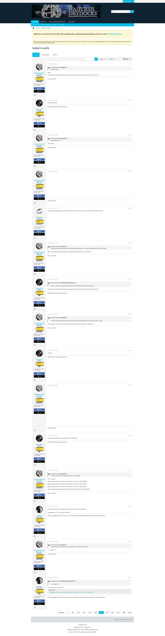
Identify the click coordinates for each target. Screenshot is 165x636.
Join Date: (36, 84)
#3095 (129, 208)
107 (73, 612)
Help (116, 619)
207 (101, 612)
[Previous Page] (115, 59)
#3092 (129, 100)
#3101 (129, 435)
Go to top (129, 619)
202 (90, 612)
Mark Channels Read (46, 24)
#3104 (129, 541)
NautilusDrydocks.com (57, 22)
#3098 (129, 314)
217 (118, 612)
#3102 (129, 470)
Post (40, 91)
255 (124, 612)
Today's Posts (36, 24)
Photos (55, 54)
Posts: (35, 85)
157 (79, 612)
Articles (43, 22)
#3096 (129, 243)
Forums (35, 22)
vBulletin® (82, 627)
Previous (61, 612)
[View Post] (67, 67)
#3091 (129, 64)
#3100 (129, 385)
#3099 (129, 350)
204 (96, 612)
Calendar (62, 24)
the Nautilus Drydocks (114, 34)
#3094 (129, 171)
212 (113, 612)
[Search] (132, 11)
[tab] (36, 55)
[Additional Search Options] (130, 11)
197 (84, 612)
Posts (35, 54)
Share (40, 88)
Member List (55, 24)
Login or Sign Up (128, 1)
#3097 (129, 279)
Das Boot (56, 512)
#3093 (129, 135)
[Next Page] (118, 59)
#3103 (129, 506)
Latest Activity (45, 54)
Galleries (71, 22)
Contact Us (122, 619)
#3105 (129, 577)
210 (107, 612)
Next (130, 612)
